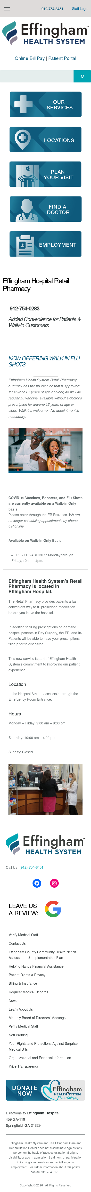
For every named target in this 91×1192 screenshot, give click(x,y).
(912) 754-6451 (31, 867)
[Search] (82, 76)
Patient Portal (62, 58)
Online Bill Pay (30, 58)
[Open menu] (7, 8)
